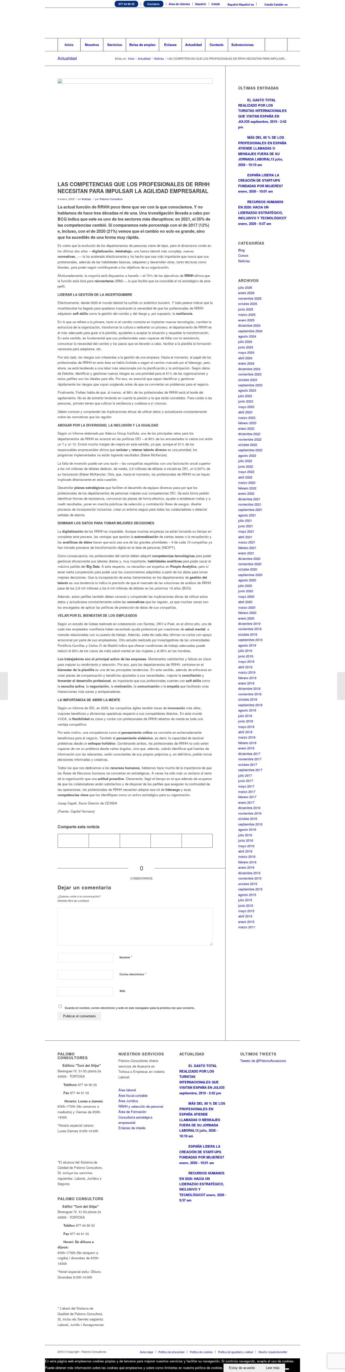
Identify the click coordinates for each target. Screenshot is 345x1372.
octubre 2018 (247, 699)
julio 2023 (245, 395)
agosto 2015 (247, 894)
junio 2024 (245, 347)
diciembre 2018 (249, 688)
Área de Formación (132, 1111)
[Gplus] (283, 23)
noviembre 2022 (249, 439)
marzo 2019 (246, 672)
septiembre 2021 (250, 509)
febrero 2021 (247, 547)
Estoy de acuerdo (242, 1368)
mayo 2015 (246, 910)
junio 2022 (245, 466)
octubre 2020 (247, 569)
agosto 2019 (247, 645)
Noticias (159, 58)
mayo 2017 (246, 786)
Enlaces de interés (132, 1127)
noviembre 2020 (249, 563)
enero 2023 (246, 428)
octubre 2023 (247, 379)
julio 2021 (245, 520)
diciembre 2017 (249, 753)
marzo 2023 (246, 417)
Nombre (125, 957)
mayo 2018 (246, 726)
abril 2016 (245, 851)
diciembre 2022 (249, 433)
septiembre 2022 (250, 449)
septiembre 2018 (250, 704)
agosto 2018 (247, 710)
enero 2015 (246, 921)
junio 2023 (245, 401)
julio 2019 (245, 650)
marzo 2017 (246, 791)
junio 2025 (245, 309)
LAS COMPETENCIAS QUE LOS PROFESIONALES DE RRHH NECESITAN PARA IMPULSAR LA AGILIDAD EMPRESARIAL (134, 187)
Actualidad (67, 58)
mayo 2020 (246, 596)
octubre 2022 (247, 444)
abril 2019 (245, 667)
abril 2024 (245, 358)
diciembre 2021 (249, 498)
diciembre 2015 (249, 872)
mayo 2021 (246, 531)
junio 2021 (245, 526)
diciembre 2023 (249, 368)
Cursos (243, 255)
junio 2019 (245, 656)
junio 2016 (245, 840)
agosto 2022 (247, 455)
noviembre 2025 (249, 298)
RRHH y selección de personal (140, 1106)
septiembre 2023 (250, 385)
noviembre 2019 (249, 628)
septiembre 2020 (250, 574)
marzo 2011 (246, 927)
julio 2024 (245, 341)
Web (122, 991)
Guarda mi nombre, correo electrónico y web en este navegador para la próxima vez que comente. (130, 1008)
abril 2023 (245, 412)
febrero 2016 (247, 862)
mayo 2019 (246, 661)
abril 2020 (245, 601)
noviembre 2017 (249, 758)
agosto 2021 (247, 515)
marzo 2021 (246, 542)
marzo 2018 (246, 737)
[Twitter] (253, 23)
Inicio (131, 58)
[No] (287, 1369)
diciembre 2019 (249, 623)
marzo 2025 (246, 314)
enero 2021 (246, 553)
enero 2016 (246, 867)
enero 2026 (246, 292)
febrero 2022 (247, 488)
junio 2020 (245, 590)
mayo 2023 (246, 406)
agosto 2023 (247, 390)
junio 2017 (245, 780)
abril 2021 (245, 536)
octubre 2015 (247, 883)
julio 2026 (245, 287)
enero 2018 (246, 748)
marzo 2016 (246, 856)
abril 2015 (245, 916)
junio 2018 (245, 721)
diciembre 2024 (249, 325)
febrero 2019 (247, 677)
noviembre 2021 (249, 504)
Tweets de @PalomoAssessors (263, 1060)
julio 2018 (245, 715)
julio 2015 (245, 899)
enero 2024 (246, 363)
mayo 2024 (246, 352)
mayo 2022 (246, 471)
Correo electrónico (132, 974)
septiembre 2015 (250, 889)
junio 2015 (245, 905)
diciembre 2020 (249, 558)
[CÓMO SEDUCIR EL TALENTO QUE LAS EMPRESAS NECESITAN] (341, 686)
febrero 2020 (247, 612)
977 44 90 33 (126, 4)
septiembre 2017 (250, 769)
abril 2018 (245, 731)
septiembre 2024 (250, 330)
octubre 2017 (247, 764)
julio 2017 (245, 775)
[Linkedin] (261, 23)
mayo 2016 (246, 845)
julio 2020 (245, 585)
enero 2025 (246, 320)
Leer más (273, 1368)
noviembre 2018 (249, 694)
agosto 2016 (247, 829)
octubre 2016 (247, 818)
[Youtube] (276, 23)
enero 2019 (246, 683)
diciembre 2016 (249, 807)
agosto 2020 (247, 580)
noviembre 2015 (249, 878)
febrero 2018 (247, 742)
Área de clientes (179, 4)
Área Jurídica (128, 1100)
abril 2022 (245, 477)
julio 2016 (245, 835)
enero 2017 (246, 802)
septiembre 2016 (250, 824)
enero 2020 (246, 618)
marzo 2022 (246, 482)
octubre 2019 (247, 634)
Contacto (153, 4)
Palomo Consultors (111, 199)
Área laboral (127, 1089)
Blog (241, 250)
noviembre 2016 (249, 813)
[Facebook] (268, 23)
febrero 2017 (247, 796)
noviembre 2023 (249, 374)
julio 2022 (245, 460)
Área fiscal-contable (132, 1095)
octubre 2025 (247, 303)
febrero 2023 (247, 422)
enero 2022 (246, 493)
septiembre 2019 (250, 639)
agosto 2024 (247, 336)
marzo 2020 (246, 607)
